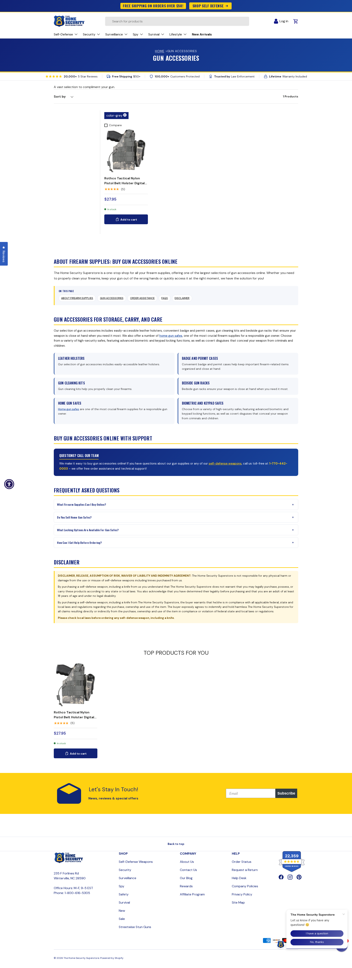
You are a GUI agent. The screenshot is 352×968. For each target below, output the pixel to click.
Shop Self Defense (208, 5)
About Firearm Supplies (77, 298)
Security (125, 870)
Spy (121, 886)
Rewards (186, 886)
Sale (122, 919)
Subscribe (286, 793)
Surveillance (127, 878)
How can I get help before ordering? (79, 542)
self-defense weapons (225, 463)
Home (159, 51)
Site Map (238, 902)
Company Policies (245, 886)
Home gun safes (68, 409)
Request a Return (245, 870)
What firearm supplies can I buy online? (81, 504)
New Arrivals (202, 34)
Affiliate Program (192, 894)
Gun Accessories (111, 298)
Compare (115, 125)
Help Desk (239, 878)
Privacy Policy (242, 894)
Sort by (60, 96)
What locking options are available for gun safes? (88, 530)
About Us (187, 862)
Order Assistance (142, 298)
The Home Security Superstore (81, 958)
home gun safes (170, 336)
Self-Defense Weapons (136, 862)
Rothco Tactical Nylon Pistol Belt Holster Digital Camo (124, 183)
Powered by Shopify (111, 958)
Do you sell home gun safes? (74, 517)
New (122, 910)
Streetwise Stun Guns (135, 927)
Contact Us (188, 870)
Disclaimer (182, 298)
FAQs (164, 298)
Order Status (241, 862)
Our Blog (186, 878)
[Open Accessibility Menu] (9, 484)
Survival (124, 902)
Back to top (176, 844)
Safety (124, 894)
